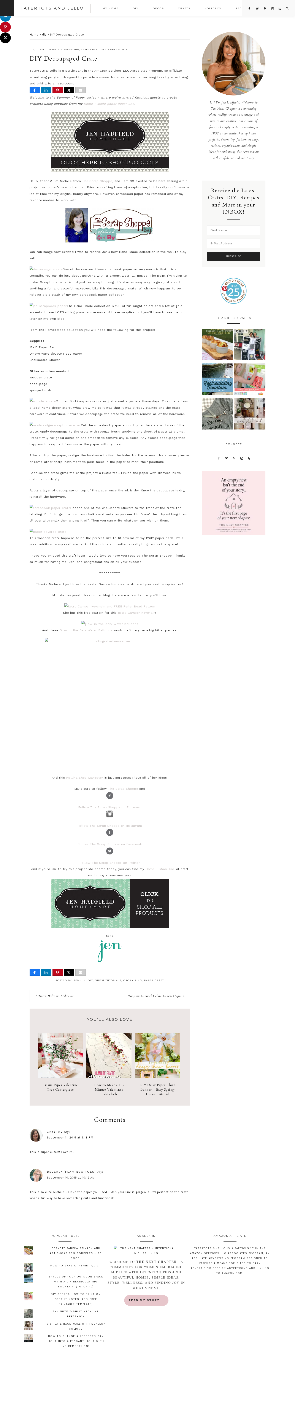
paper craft (90, 49)
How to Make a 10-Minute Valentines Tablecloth (109, 1089)
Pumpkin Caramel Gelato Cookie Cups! (154, 996)
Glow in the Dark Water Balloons (86, 630)
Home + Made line (160, 869)
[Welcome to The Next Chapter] (146, 1251)
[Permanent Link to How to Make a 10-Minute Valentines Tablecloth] (109, 1077)
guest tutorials (48, 49)
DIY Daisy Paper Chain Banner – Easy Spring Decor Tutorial (158, 1089)
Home (34, 34)
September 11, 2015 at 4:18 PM (70, 1137)
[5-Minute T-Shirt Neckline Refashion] (217, 415)
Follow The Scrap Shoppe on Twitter (110, 862)
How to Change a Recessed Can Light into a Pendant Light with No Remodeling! (76, 1341)
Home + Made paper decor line (109, 103)
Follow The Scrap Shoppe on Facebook (110, 844)
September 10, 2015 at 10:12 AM (71, 1177)
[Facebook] (219, 458)
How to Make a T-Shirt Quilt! (76, 1265)
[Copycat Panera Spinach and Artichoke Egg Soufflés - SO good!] (217, 346)
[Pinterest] (234, 458)
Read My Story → (146, 1300)
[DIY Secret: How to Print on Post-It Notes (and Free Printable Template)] (250, 380)
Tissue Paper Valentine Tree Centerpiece (60, 1087)
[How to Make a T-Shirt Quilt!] (250, 346)
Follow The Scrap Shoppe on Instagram (110, 825)
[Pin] (58, 90)
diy (44, 34)
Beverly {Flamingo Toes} (71, 1171)
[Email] (81, 90)
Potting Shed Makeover (84, 777)
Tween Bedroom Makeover (56, 996)
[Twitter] (226, 458)
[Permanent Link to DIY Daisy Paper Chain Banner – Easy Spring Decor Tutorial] (157, 1077)
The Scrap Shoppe (97, 181)
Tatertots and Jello (52, 8)
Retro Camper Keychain (136, 612)
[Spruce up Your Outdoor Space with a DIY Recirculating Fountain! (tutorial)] (217, 380)
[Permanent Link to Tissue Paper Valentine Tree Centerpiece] (60, 1077)
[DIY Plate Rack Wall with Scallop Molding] (250, 415)
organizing (70, 49)
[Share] (35, 90)
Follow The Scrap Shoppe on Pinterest (109, 807)
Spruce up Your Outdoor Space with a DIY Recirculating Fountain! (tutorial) (76, 1281)
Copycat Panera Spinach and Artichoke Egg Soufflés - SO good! (76, 1253)
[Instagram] (242, 458)
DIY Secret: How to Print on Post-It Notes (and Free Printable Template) (76, 1299)
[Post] (69, 90)
